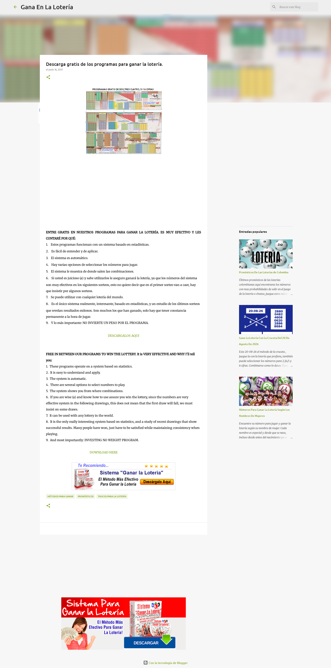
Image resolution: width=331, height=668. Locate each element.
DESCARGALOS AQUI (123, 336)
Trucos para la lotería (112, 496)
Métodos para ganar (60, 496)
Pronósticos (85, 496)
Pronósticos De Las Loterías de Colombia (263, 272)
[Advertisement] (123, 196)
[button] (48, 77)
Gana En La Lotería (47, 7)
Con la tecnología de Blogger (168, 663)
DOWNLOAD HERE (104, 452)
